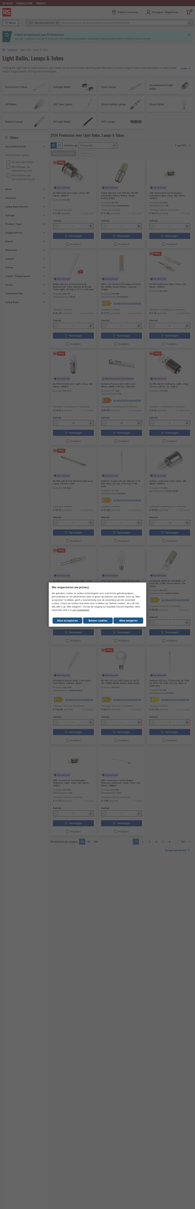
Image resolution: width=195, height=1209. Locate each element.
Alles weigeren (128, 620)
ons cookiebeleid (80, 610)
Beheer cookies (98, 620)
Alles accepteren (67, 620)
